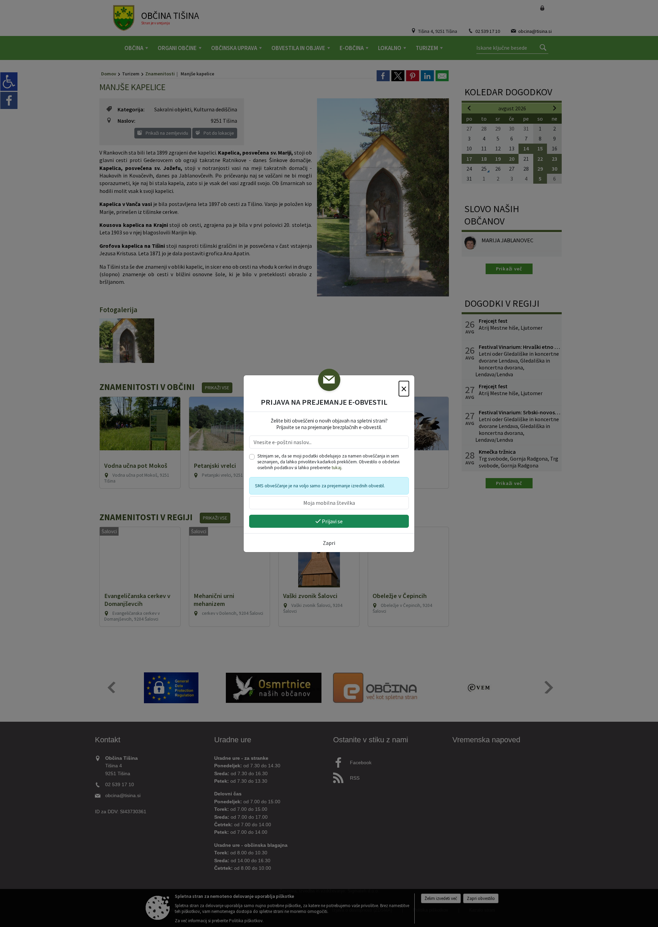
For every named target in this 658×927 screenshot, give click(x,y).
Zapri (329, 542)
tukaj (336, 468)
